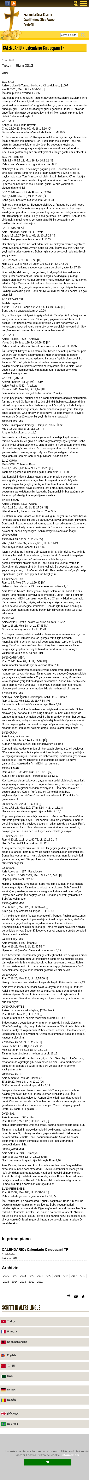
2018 (65, 1275)
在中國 (11, 1365)
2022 (31, 1275)
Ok (48, 1462)
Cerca (84, 35)
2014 (14, 1281)
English (11, 1355)
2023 (23, 1275)
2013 (23, 1281)
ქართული (13, 1413)
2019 (57, 1275)
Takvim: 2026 (10, 1258)
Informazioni (70, 1455)
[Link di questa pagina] (83, 1296)
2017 (74, 1275)
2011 (40, 1281)
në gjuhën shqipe (17, 1341)
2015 (6, 1281)
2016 (82, 1275)
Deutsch (12, 1389)
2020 (48, 1275)
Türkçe (11, 1321)
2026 (6, 1275)
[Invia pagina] (76, 1296)
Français (12, 1331)
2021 (40, 1275)
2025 (14, 1275)
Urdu (10, 1376)
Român (11, 1400)
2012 (31, 1281)
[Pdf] (62, 1296)
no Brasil (12, 1423)
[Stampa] (69, 1296)
